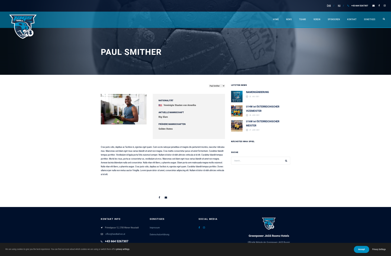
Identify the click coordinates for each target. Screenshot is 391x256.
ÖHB (329, 5)
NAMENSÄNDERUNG (257, 92)
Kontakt (352, 19)
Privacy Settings (379, 249)
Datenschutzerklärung (159, 234)
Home (276, 19)
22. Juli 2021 (254, 97)
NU (339, 5)
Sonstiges (369, 19)
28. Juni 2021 (254, 115)
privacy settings (122, 249)
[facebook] (379, 5)
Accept (361, 249)
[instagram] (385, 5)
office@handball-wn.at (115, 234)
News (289, 19)
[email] (373, 5)
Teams (302, 19)
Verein (316, 19)
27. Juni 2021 (254, 130)
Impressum (155, 227)
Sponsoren (334, 19)
